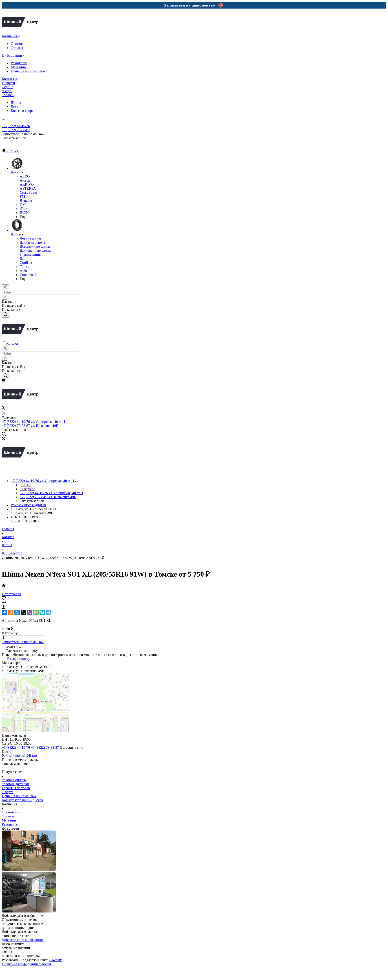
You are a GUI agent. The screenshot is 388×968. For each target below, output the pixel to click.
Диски (16, 107)
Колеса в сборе (22, 111)
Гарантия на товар (16, 788)
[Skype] (42, 612)
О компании (20, 44)
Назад (26, 485)
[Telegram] (48, 612)
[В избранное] (4, 598)
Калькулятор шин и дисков (22, 800)
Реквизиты (19, 63)
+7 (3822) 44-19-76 (16, 126)
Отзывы (17, 48)
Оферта (7, 792)
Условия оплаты (14, 780)
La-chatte (55, 960)
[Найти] (5, 315)
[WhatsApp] (36, 612)
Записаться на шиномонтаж (23, 642)
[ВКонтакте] (4, 612)
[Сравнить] (4, 603)
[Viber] (29, 612)
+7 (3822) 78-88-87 (16, 130)
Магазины (18, 67)
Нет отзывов (11, 594)
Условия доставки (15, 784)
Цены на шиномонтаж (28, 71)
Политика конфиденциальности (26, 964)
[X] (23, 612)
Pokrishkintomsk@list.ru (28, 505)
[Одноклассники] (10, 612)
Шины (16, 102)
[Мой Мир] (17, 612)
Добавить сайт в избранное (23, 940)
